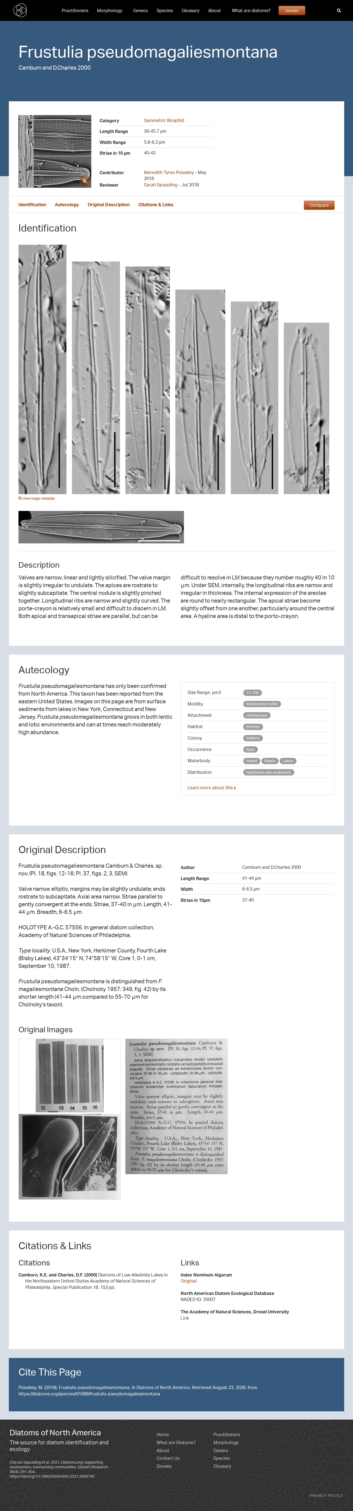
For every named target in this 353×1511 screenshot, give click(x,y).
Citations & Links (155, 204)
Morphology (109, 10)
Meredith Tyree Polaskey (169, 172)
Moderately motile (262, 703)
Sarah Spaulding (161, 184)
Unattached (256, 715)
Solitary (253, 738)
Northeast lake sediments (268, 772)
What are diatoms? (251, 10)
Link (185, 1318)
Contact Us (168, 1458)
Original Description (109, 204)
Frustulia (50, 51)
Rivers (269, 760)
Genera (140, 10)
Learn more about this (211, 787)
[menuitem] (75, 10)
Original (189, 1281)
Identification (32, 204)
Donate (291, 10)
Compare (319, 205)
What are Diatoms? (176, 1442)
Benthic (253, 726)
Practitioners (75, 10)
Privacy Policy (326, 1495)
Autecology (67, 204)
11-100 (252, 692)
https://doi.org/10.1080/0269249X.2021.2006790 (52, 1476)
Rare (250, 749)
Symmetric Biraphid (164, 120)
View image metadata (38, 498)
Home (163, 1434)
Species (165, 10)
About (214, 10)
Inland (251, 760)
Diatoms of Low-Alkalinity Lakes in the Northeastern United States (93, 1281)
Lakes (288, 760)
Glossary (190, 10)
